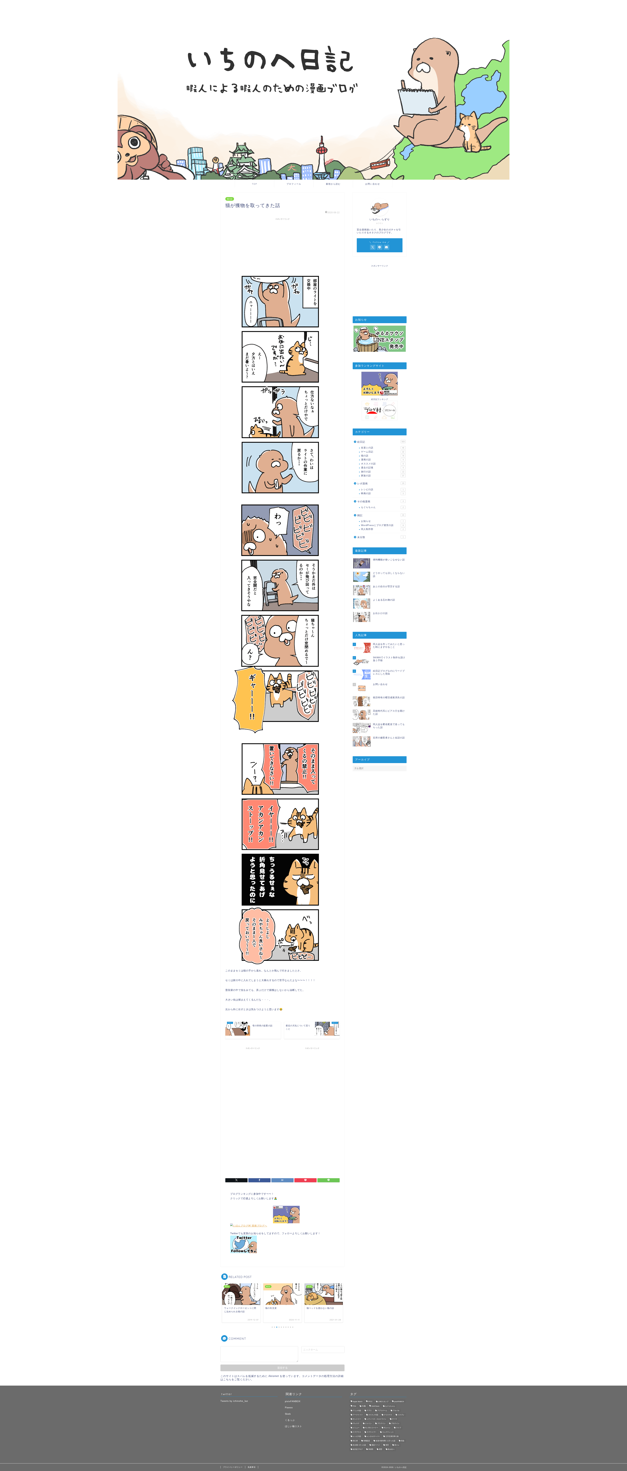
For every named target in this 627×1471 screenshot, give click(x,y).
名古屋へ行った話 (359, 1445)
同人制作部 (382, 529)
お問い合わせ (372, 184)
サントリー (357, 1419)
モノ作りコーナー (371, 1428)
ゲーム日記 (382, 452)
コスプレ (401, 1415)
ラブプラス (357, 1432)
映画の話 (382, 493)
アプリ (369, 1410)
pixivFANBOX (292, 1401)
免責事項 (252, 1467)
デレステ (356, 1423)
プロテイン (395, 1423)
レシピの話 (382, 489)
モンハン (387, 1428)
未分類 (380, 537)
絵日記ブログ (358, 1449)
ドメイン (368, 1423)
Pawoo (289, 1407)
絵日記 (381, 441)
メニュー (356, 1428)
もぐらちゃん (382, 507)
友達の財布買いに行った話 (385, 1441)
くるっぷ (290, 1420)
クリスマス (388, 1415)
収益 (402, 1441)
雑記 (380, 515)
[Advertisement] (282, 244)
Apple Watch (357, 1401)
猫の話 (229, 199)
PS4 (354, 1406)
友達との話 (382, 447)
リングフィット (388, 1432)
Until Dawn (375, 1406)
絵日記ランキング (379, 399)
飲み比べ (391, 1449)
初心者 (355, 1441)
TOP (254, 184)
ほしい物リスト (293, 1426)
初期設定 (366, 1441)
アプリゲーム (382, 1410)
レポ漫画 (380, 483)
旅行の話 (382, 471)
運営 (380, 1449)
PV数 (364, 1406)
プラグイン (381, 1423)
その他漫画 (380, 501)
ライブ (398, 1428)
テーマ (394, 1419)
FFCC (370, 1401)
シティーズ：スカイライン (376, 1419)
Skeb (288, 1414)
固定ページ (376, 1445)
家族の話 (382, 475)
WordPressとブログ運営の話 (382, 525)
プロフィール (294, 184)
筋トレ (396, 1445)
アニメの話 (357, 1410)
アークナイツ (358, 1415)
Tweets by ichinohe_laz (234, 1401)
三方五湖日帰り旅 (392, 1436)
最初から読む (333, 184)
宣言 (387, 1445)
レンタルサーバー (373, 1436)
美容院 (370, 1449)
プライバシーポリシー (233, 1467)
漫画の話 (382, 459)
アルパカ (396, 1410)
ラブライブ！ (372, 1432)
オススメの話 (382, 463)
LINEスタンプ (383, 1401)
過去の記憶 (382, 467)
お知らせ (382, 521)
